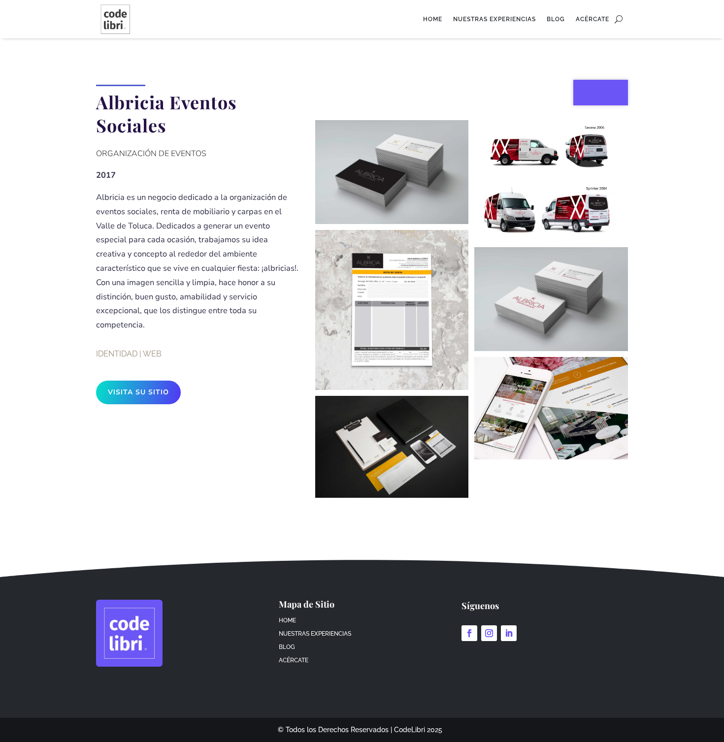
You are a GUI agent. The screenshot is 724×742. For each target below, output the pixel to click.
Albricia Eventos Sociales (166, 114)
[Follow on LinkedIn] (509, 633)
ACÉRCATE (592, 19)
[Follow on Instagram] (489, 633)
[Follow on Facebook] (469, 633)
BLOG (556, 19)
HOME (432, 19)
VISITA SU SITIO (138, 392)
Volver (600, 92)
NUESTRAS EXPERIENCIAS (494, 19)
